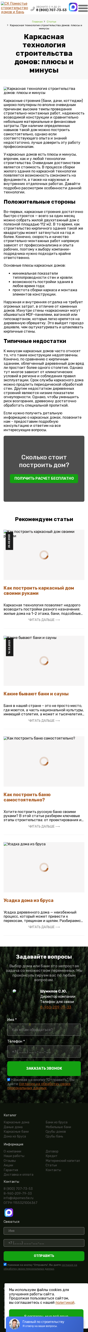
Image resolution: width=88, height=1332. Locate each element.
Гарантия (11, 1170)
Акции (8, 1165)
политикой (65, 1302)
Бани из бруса (56, 1122)
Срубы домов (56, 1132)
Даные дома (13, 1127)
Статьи (51, 21)
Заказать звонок (44, 1068)
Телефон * (16, 1041)
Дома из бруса (15, 1136)
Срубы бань (54, 1136)
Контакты (53, 1170)
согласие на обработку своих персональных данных (39, 1086)
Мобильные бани (58, 1127)
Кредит (52, 1156)
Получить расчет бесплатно (44, 478)
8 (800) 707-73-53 (51, 10)
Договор (52, 1151)
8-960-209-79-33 (55, 1007)
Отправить (44, 1256)
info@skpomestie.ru (18, 1198)
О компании (12, 1151)
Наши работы (14, 1156)
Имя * (12, 1020)
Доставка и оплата (18, 1175)
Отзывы (10, 1161)
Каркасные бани (16, 1132)
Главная (37, 21)
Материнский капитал (63, 1161)
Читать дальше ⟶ (44, 620)
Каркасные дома (16, 1122)
